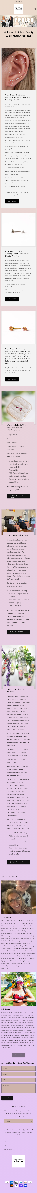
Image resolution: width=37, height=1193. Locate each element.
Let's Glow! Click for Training (17, 631)
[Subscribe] (31, 1121)
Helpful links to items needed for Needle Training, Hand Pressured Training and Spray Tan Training (18, 370)
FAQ (5, 1141)
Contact (6, 1145)
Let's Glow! (12, 201)
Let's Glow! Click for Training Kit (17, 496)
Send (7, 1098)
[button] (2, 9)
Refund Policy (8, 1149)
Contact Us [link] (18, 1055)
